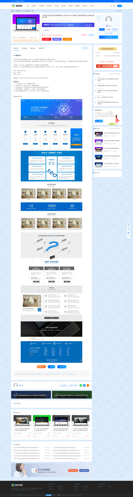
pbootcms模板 (26, 11)
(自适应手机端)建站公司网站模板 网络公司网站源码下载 (112, 140)
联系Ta (115, 29)
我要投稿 (119, 11)
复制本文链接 (74, 385)
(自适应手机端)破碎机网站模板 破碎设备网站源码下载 (61, 429)
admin (44, 20)
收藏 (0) (92, 35)
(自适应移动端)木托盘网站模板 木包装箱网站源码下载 (26, 455)
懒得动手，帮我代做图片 (107, 61)
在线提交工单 (85, 470)
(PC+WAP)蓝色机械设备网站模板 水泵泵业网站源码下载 (66, 453)
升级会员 (90, 25)
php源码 (63, 6)
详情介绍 (15, 48)
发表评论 (41, 48)
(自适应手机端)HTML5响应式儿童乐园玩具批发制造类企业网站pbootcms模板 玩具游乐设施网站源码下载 (112, 163)
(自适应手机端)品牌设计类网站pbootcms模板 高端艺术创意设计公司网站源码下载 (72, 395)
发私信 (109, 29)
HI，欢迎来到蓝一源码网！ (18, 1)
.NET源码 (56, 6)
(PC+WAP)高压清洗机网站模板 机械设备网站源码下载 (26, 453)
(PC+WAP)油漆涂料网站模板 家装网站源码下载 (41, 429)
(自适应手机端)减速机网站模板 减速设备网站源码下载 (26, 458)
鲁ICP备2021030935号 (65, 495)
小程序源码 (41, 6)
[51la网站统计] (48, 495)
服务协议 (60, 486)
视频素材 (77, 6)
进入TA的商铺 (109, 33)
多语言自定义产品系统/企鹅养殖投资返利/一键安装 (108, 91)
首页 (28, 6)
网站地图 (55, 495)
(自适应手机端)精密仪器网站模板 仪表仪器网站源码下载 (80, 429)
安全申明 (51, 489)
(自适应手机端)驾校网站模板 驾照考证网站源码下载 (22, 429)
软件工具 (92, 6)
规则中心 (110, 486)
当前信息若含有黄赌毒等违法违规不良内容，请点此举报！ (27, 40)
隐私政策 (85, 489)
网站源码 (33, 6)
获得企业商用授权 (108, 49)
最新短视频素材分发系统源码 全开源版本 (107, 85)
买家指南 (76, 486)
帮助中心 (101, 486)
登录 (120, 5)
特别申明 (76, 489)
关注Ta (102, 29)
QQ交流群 (99, 121)
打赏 (52, 366)
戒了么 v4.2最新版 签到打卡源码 (105, 97)
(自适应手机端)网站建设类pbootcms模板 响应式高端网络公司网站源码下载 (31, 395)
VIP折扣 (50, 35)
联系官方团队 (74, 470)
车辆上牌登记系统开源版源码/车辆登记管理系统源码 (107, 103)
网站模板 (28, 61)
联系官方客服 (109, 37)
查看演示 (57, 39)
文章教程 (70, 6)
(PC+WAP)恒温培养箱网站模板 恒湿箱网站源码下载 (65, 458)
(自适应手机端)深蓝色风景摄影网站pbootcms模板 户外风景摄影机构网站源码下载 (112, 156)
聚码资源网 (18, 374)
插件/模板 (49, 6)
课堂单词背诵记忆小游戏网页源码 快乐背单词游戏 (107, 79)
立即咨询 (85, 48)
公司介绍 (51, 486)
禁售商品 (85, 486)
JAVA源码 (84, 6)
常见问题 (24, 48)
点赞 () (84, 35)
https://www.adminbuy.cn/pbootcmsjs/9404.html (34, 78)
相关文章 (32, 48)
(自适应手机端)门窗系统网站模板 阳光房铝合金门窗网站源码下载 (67, 455)
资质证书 (60, 489)
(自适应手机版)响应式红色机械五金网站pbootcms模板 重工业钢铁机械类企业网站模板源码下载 (112, 133)
